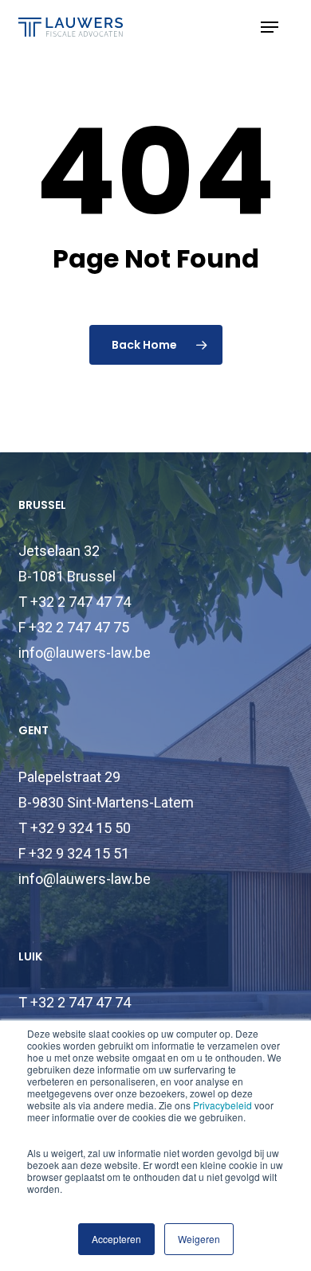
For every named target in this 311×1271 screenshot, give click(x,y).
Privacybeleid (222, 1105)
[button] (269, 27)
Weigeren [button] (199, 1239)
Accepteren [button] (116, 1239)
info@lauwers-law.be (84, 652)
